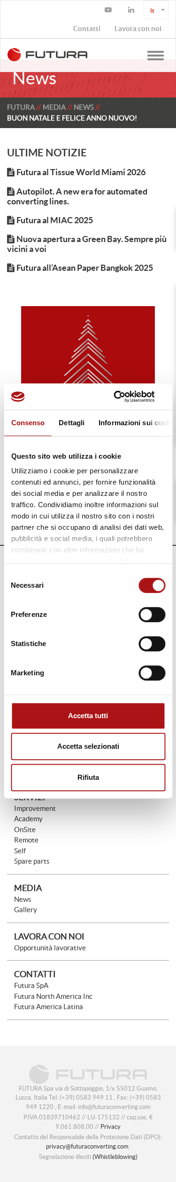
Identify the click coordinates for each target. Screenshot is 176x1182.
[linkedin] (132, 9)
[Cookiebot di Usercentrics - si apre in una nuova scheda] (125, 396)
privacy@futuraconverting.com (87, 1146)
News (84, 107)
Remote (26, 840)
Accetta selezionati (88, 746)
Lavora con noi (49, 936)
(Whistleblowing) (115, 1156)
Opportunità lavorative (50, 948)
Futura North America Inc (53, 996)
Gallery (25, 910)
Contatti (35, 974)
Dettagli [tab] (71, 423)
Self (20, 851)
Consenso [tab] (28, 423)
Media (54, 107)
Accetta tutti (88, 716)
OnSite (25, 830)
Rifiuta (88, 777)
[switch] (151, 614)
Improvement (35, 808)
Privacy (110, 1126)
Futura (21, 107)
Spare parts (32, 861)
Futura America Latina (48, 1007)
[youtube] (109, 9)
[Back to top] (145, 1151)
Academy (28, 819)
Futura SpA (31, 985)
